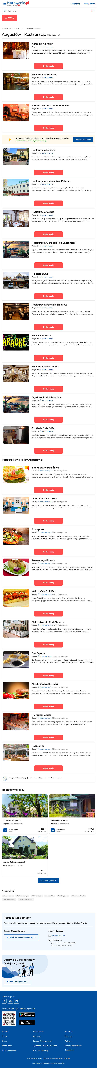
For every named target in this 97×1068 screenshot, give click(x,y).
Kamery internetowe (26, 899)
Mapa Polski (49, 896)
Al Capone (38, 529)
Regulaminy (70, 1050)
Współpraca (38, 1031)
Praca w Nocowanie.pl (42, 1041)
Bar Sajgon (38, 653)
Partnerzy (69, 1041)
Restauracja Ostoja (43, 212)
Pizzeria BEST (40, 274)
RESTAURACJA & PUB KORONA (51, 105)
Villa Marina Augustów (12, 820)
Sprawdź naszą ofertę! (16, 981)
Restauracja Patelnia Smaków (49, 304)
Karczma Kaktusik (42, 43)
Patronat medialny (40, 1050)
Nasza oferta (7, 1045)
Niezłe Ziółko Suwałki (45, 684)
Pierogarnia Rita (41, 715)
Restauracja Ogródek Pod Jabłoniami (54, 243)
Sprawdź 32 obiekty (83, 139)
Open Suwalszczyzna (44, 498)
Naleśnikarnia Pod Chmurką (48, 622)
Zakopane (67, 1058)
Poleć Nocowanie (9, 1050)
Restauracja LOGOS (43, 150)
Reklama (36, 1036)
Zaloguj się (75, 3)
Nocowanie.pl (6, 28)
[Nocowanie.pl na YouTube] (10, 1001)
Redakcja (68, 1031)
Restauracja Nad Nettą (45, 366)
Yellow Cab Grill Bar (43, 591)
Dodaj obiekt (89, 3)
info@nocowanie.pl (58, 935)
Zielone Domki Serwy (59, 820)
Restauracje (18, 28)
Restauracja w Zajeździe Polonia (51, 181)
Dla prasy (68, 1036)
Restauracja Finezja (43, 560)
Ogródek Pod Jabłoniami (47, 397)
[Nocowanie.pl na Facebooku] (4, 1001)
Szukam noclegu (22, 896)
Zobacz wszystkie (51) (48, 880)
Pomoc (5, 1036)
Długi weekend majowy (34, 1058)
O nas (4, 1041)
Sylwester (46, 1058)
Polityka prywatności (73, 1045)
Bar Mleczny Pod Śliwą (45, 467)
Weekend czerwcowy (56, 1058)
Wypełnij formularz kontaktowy (20, 937)
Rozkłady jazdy (63, 896)
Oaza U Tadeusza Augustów (14, 862)
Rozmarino (38, 746)
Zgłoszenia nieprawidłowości (45, 1045)
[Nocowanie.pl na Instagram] (16, 1001)
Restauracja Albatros (44, 74)
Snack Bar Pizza (41, 335)
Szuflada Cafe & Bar (43, 428)
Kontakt (5, 1031)
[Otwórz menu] (4, 3)
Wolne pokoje (36, 896)
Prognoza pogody (9, 899)
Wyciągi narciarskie (78, 896)
